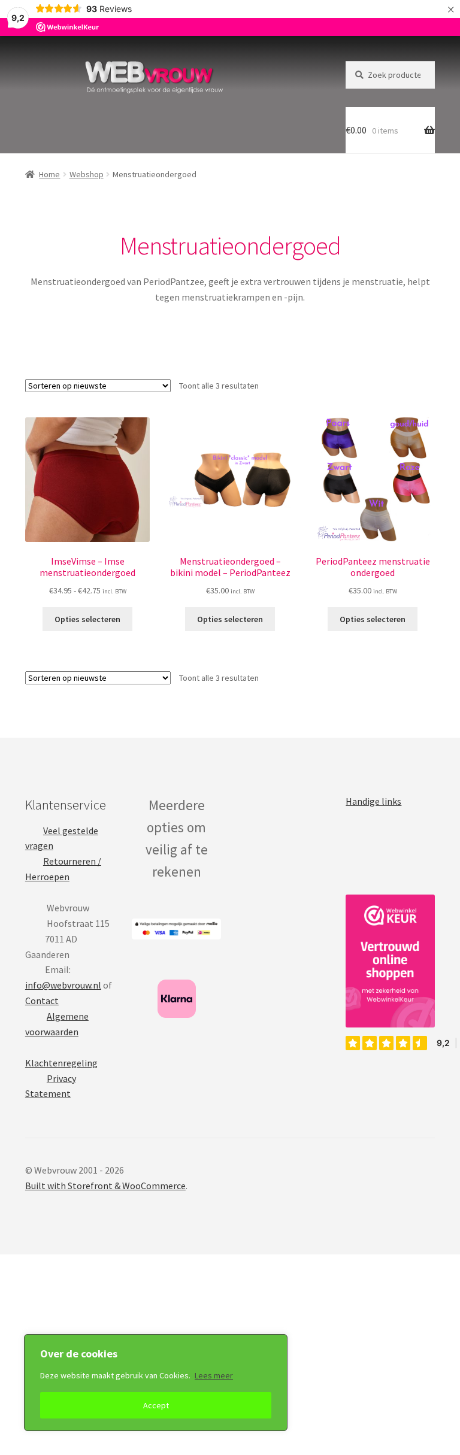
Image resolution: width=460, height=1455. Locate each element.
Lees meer (214, 1375)
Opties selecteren (87, 619)
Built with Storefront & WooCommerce (105, 1186)
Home (49, 174)
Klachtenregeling (61, 1063)
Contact (42, 1001)
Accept (156, 1405)
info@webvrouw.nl (63, 985)
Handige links (373, 801)
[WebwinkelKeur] (390, 961)
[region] (156, 1382)
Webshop (86, 174)
